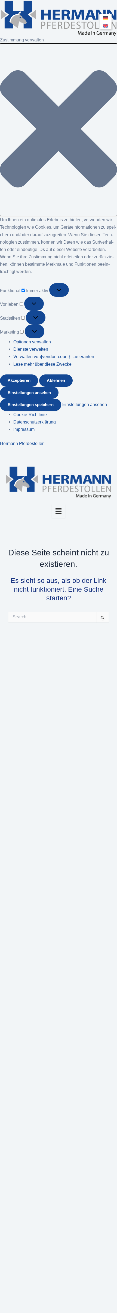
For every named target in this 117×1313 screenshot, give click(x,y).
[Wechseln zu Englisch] (105, 25)
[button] (58, 130)
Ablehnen (56, 380)
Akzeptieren (19, 380)
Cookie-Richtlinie (30, 414)
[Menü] (58, 511)
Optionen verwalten (32, 341)
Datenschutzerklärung (34, 421)
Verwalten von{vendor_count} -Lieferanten (53, 356)
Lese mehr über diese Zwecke (42, 364)
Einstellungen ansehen (29, 393)
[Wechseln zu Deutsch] (105, 18)
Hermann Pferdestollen (22, 443)
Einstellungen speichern (31, 405)
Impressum (24, 429)
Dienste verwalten (30, 349)
